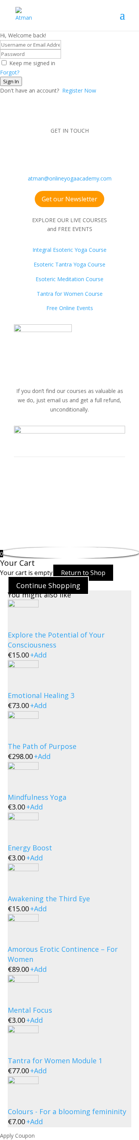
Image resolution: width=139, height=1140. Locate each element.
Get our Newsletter (69, 199)
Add (38, 654)
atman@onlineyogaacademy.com (70, 178)
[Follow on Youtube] (62, 153)
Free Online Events (69, 308)
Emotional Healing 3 (41, 695)
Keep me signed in (32, 63)
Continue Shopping (48, 585)
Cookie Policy (30, 511)
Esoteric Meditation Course (69, 279)
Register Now (79, 90)
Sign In (11, 81)
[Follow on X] (77, 153)
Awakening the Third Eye (49, 898)
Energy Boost (30, 847)
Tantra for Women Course (70, 293)
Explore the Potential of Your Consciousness (56, 639)
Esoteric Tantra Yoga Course (69, 264)
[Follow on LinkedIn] (92, 153)
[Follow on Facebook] (31, 153)
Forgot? (9, 72)
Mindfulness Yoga (37, 797)
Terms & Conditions (39, 502)
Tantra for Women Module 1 (55, 1060)
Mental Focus (30, 1010)
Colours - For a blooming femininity (67, 1111)
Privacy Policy (86, 502)
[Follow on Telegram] (108, 153)
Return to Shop (83, 572)
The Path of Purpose (42, 746)
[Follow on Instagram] (46, 153)
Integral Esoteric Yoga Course (69, 249)
